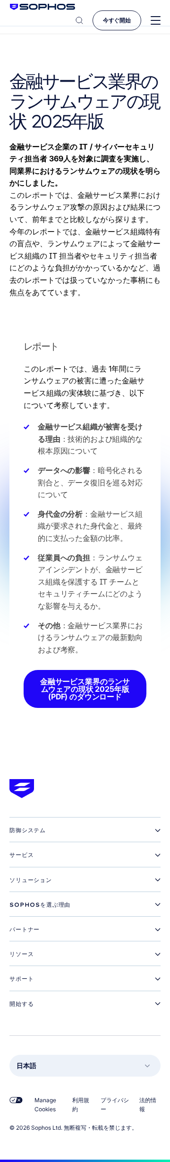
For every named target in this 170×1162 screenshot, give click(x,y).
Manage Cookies (45, 1105)
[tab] (85, 830)
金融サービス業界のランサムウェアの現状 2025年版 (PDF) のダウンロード (85, 689)
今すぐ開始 (117, 20)
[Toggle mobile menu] (156, 21)
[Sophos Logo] (42, 6)
